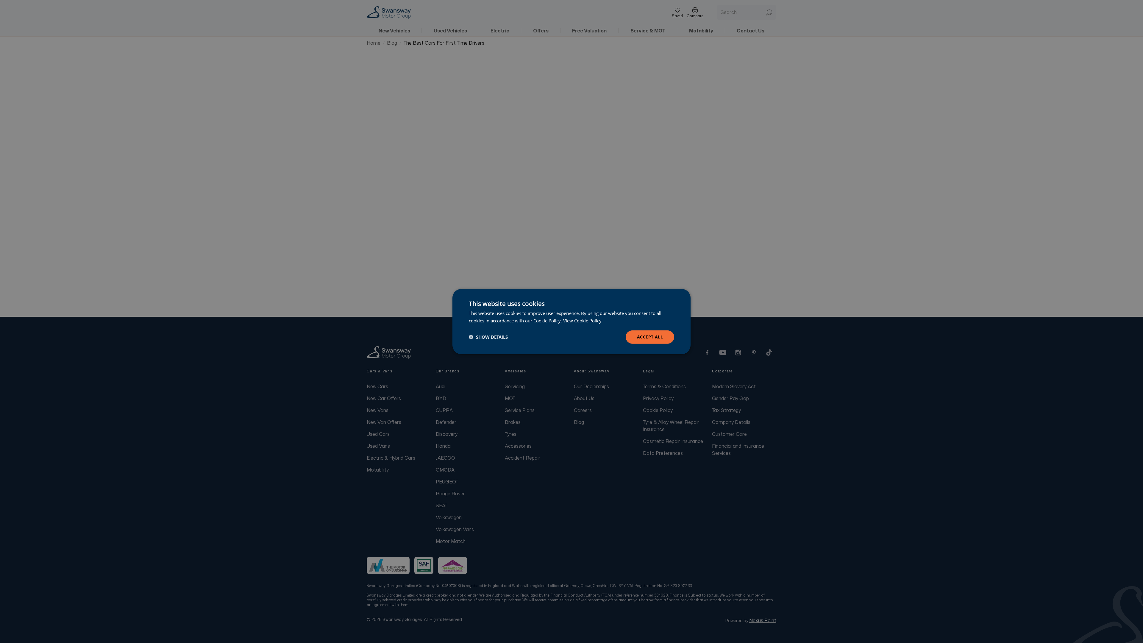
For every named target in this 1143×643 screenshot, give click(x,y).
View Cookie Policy (582, 321)
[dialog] (571, 321)
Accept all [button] (650, 337)
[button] (488, 337)
